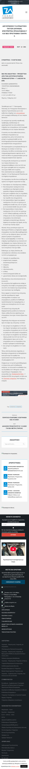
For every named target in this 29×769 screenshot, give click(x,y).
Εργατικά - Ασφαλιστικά (14, 490)
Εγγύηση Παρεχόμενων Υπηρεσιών (11, 668)
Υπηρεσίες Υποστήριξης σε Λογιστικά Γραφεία (14, 695)
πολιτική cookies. (15, 766)
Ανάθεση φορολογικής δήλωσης (10, 666)
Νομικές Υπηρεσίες (7, 697)
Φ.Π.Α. (3, 717)
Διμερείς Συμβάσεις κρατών (9, 720)
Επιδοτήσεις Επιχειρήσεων (9, 692)
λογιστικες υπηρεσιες (9, 378)
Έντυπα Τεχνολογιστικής (8, 732)
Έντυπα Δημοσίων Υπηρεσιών (10, 730)
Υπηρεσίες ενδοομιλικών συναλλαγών (12, 700)
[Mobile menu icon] (26, 12)
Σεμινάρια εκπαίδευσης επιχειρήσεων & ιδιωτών (14, 690)
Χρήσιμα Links (5, 735)
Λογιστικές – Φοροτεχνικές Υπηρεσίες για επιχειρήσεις (12, 645)
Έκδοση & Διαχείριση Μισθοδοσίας (11, 658)
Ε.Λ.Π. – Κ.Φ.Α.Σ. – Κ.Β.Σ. (8, 714)
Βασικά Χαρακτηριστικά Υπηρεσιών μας (12, 671)
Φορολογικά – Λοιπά (7, 709)
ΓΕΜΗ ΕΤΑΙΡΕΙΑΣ (6, 618)
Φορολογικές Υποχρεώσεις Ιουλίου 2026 (15, 486)
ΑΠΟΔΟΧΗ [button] (24, 766)
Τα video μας (5, 758)
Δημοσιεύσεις (5, 755)
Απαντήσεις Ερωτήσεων (8, 748)
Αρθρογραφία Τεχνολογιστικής (10, 745)
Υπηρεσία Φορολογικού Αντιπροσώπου (12, 663)
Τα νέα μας (4, 753)
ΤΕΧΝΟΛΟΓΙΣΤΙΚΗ (18, 374)
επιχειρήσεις (19, 406)
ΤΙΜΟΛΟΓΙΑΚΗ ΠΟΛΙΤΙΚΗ (9, 632)
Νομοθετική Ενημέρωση (14, 492)
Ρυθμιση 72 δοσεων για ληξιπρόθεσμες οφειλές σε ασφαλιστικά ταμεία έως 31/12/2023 (15, 496)
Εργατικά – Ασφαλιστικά (8, 712)
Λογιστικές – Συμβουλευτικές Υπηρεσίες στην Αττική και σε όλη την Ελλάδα (13, 674)
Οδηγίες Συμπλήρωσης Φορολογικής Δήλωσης (14, 727)
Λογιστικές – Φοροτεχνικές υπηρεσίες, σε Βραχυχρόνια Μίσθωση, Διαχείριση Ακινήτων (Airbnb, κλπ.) (13, 654)
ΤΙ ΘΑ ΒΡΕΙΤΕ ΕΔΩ (7, 621)
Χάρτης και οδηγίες (9, 606)
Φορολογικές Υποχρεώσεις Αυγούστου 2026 (15, 478)
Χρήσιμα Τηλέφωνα (7, 737)
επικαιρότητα (12, 406)
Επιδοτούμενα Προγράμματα (9, 722)
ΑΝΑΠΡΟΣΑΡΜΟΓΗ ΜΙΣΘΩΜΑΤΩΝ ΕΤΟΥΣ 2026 (15, 469)
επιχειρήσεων (20, 113)
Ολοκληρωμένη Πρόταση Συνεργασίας (12, 649)
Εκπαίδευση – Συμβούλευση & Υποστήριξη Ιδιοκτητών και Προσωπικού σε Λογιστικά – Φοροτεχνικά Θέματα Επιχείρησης (13, 685)
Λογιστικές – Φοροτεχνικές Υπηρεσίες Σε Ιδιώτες (14, 661)
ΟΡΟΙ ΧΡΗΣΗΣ (6, 610)
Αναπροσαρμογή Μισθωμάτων (16, 466)
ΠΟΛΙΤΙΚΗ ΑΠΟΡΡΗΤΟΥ (8, 613)
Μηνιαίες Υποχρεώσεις (13, 474)
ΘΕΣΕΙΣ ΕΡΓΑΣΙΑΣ (7, 629)
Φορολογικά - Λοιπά (8, 47)
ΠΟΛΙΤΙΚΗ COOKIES (7, 615)
